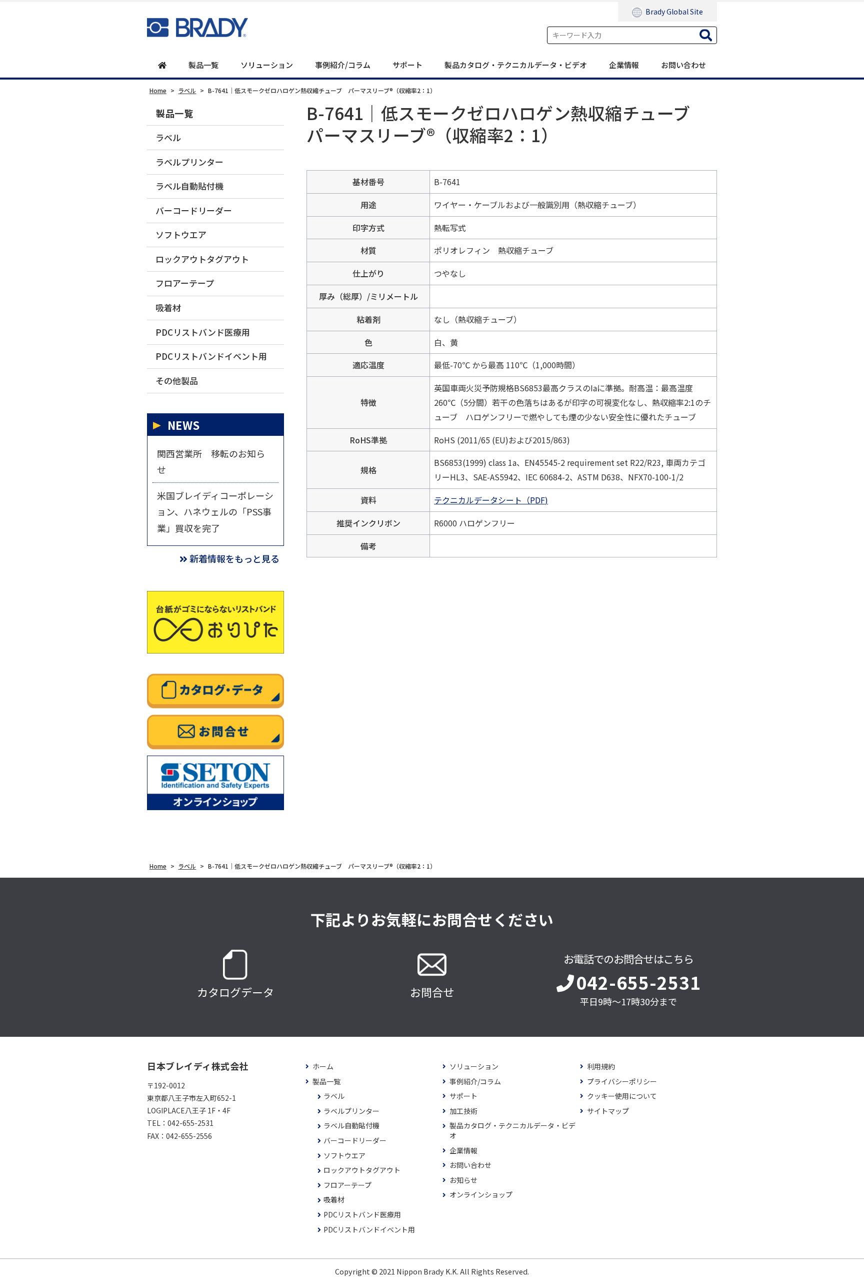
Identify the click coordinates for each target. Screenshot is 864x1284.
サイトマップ (608, 1111)
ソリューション (266, 65)
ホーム (323, 1066)
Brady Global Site (674, 12)
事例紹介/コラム (342, 65)
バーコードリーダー (194, 210)
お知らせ (464, 1180)
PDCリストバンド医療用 (203, 332)
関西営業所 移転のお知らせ (211, 461)
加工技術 (464, 1111)
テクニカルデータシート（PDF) (491, 500)
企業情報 (624, 65)
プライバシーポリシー (622, 1081)
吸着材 (168, 307)
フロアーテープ (185, 283)
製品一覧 (203, 65)
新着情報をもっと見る (235, 558)
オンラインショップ (481, 1194)
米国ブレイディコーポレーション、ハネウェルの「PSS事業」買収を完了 (215, 511)
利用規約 (601, 1066)
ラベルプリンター (190, 162)
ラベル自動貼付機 (190, 186)
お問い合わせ (683, 65)
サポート (407, 65)
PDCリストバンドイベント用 (211, 356)
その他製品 (177, 380)
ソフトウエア (181, 234)
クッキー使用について (622, 1096)
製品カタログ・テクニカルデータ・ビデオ (515, 65)
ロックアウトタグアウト (202, 259)
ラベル (168, 137)
